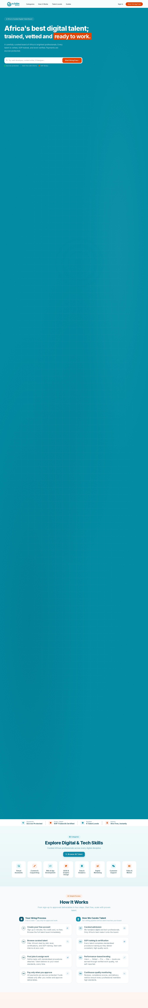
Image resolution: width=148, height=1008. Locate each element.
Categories (30, 4)
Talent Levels (57, 4)
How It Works (43, 4)
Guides (68, 4)
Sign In (120, 4)
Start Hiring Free (134, 4)
